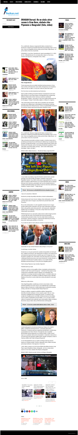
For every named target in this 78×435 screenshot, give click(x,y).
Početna (5, 2)
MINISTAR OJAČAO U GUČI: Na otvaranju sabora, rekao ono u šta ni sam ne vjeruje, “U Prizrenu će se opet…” (39, 387)
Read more (28, 398)
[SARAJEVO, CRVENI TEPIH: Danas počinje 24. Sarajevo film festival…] (27, 392)
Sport (48, 2)
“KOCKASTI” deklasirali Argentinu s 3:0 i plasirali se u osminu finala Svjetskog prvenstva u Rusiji (51, 387)
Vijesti (11, 2)
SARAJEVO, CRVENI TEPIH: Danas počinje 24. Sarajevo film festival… (27, 386)
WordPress (74, 433)
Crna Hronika (19, 2)
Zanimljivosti (27, 2)
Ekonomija (36, 2)
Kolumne (43, 2)
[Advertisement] (53, 8)
